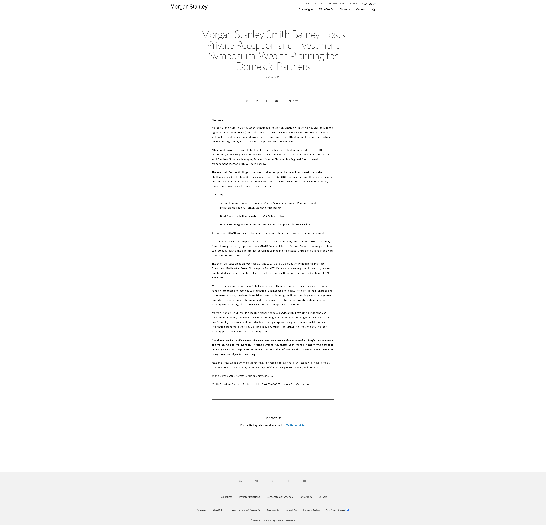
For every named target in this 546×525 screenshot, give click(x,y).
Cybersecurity (273, 510)
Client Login (368, 4)
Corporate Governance (280, 496)
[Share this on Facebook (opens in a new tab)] (266, 101)
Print (297, 99)
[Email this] (276, 101)
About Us (345, 9)
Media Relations (336, 4)
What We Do (326, 9)
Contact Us (201, 510)
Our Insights (306, 9)
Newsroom (305, 496)
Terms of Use (291, 510)
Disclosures (225, 496)
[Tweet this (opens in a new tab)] (246, 101)
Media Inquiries (296, 425)
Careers (361, 9)
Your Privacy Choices (335, 510)
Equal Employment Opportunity (246, 510)
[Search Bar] (373, 9)
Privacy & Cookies (311, 510)
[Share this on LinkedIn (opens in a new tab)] (256, 101)
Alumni (353, 4)
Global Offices (219, 510)
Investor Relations (315, 4)
